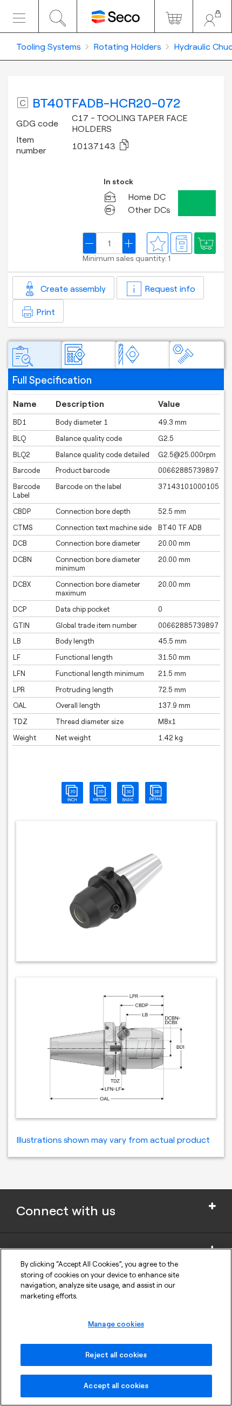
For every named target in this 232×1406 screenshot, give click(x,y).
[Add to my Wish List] (205, 243)
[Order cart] (174, 16)
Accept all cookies (116, 1385)
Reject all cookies (115, 1354)
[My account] (212, 16)
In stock (118, 181)
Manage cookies (116, 1324)
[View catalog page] (181, 243)
